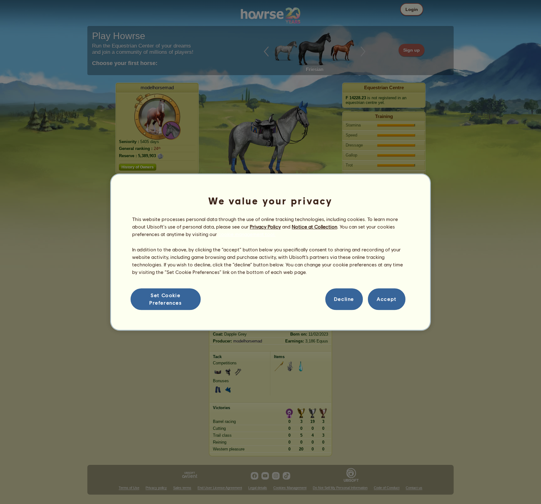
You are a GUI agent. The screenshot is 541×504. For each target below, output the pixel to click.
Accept (387, 299)
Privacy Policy (265, 226)
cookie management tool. (247, 234)
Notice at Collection (314, 226)
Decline (344, 299)
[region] (270, 252)
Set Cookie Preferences (165, 299)
